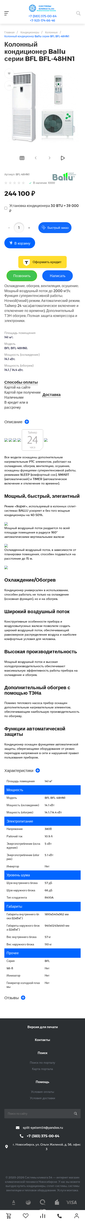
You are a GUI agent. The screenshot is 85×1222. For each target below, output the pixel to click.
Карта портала (42, 1069)
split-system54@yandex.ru (43, 1127)
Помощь (42, 1082)
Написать (57, 276)
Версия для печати (42, 1027)
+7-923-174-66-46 (42, 20)
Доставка (51, 395)
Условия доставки (42, 1098)
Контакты (42, 1040)
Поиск (43, 1053)
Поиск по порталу (42, 1062)
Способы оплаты (21, 382)
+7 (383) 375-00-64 (42, 16)
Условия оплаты (42, 1091)
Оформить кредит (47, 262)
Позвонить (22, 276)
